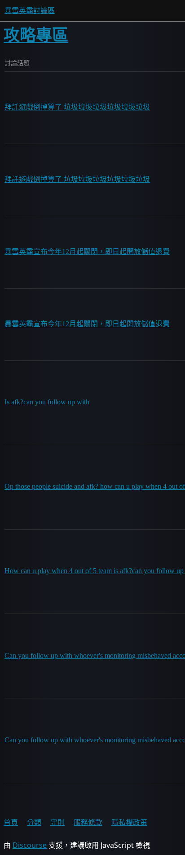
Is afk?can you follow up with (46, 402)
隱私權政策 (129, 822)
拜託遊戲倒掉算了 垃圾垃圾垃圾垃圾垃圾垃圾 (77, 107)
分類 (34, 822)
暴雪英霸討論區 (29, 10)
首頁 (11, 822)
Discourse (30, 845)
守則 (57, 822)
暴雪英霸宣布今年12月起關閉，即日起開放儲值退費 (87, 251)
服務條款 (88, 822)
